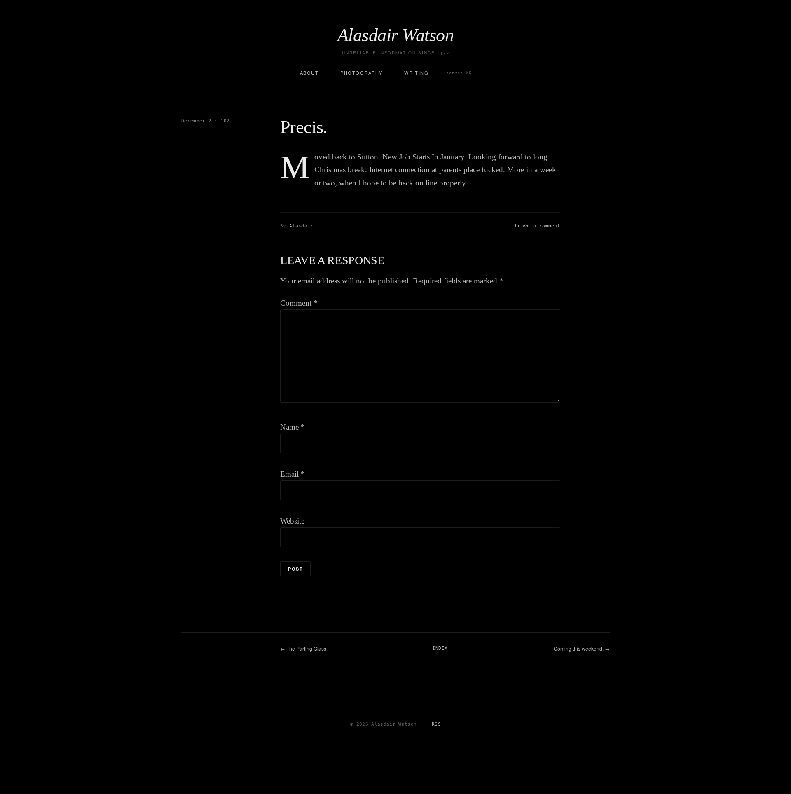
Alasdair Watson (395, 35)
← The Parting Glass (303, 648)
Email (292, 474)
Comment (299, 303)
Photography (361, 72)
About (309, 72)
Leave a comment (537, 226)
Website (292, 521)
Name (292, 427)
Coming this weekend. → (582, 648)
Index (439, 648)
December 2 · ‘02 (205, 121)
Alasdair (301, 226)
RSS (436, 724)
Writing (416, 72)
